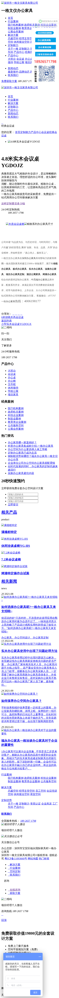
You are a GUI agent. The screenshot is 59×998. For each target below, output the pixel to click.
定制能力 (13, 45)
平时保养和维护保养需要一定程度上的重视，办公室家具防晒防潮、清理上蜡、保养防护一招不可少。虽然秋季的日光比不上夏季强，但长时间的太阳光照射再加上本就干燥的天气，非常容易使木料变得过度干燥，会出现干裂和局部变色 (28, 714)
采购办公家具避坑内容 (21, 473)
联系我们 (13, 75)
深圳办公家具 (29, 258)
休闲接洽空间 (22, 41)
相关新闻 (9, 581)
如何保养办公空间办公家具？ (21, 700)
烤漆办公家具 (49, 274)
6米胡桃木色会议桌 (12, 317)
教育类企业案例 (31, 28)
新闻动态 (13, 68)
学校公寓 (19, 62)
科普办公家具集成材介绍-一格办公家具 (30, 445)
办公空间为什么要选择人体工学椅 (27, 449)
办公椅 (12, 381)
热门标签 (44, 858)
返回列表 (6, 320)
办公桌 (29, 59)
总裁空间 (13, 38)
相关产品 (9, 512)
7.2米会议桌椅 (11, 559)
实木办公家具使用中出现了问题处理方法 (29, 651)
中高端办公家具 (39, 279)
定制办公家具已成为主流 (22, 452)
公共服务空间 (16, 425)
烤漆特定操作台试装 (15, 573)
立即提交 (13, 504)
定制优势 (6, 800)
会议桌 (20, 59)
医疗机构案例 (16, 24)
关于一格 (13, 48)
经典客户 (30, 52)
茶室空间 (35, 794)
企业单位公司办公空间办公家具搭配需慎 (31, 463)
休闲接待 (13, 387)
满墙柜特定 (9, 532)
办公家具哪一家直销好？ (22, 442)
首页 (10, 18)
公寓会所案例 (16, 31)
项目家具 (30, 62)
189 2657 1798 (28, 820)
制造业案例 (14, 28)
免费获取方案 (9, 81)
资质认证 (35, 803)
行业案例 (13, 21)
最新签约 (13, 71)
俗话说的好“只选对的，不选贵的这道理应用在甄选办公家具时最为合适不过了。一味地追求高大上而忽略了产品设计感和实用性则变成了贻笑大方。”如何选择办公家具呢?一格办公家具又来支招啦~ (29, 625)
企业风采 (46, 803)
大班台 (12, 59)
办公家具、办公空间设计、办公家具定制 (25, 637)
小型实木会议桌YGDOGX (16, 324)
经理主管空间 (27, 38)
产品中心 (19, 52)
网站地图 (33, 858)
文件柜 (12, 384)
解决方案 (13, 35)
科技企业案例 (16, 415)
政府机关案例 (32, 24)
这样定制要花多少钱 (13, 203)
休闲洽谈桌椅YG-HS (15, 545)
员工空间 (40, 790)
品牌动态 (24, 71)
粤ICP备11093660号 (16, 858)
